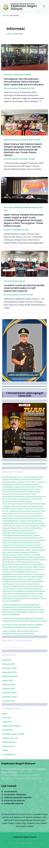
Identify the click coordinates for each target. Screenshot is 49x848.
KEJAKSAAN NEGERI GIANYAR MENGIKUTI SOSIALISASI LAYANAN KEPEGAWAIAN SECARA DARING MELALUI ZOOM (24, 619)
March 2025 (7, 680)
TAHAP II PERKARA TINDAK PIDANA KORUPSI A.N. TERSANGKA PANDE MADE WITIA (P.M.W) (20, 632)
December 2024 (9, 692)
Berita (6, 140)
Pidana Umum (19, 281)
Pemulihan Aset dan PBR (29, 140)
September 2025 (9, 676)
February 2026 (8, 664)
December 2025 (9, 668)
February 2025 (8, 684)
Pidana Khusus (8, 742)
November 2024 (9, 697)
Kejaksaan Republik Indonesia (23, 4)
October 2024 (8, 701)
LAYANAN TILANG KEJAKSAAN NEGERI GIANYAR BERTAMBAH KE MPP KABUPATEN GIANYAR (24, 288)
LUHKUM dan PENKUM (22, 75)
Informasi (8, 75)
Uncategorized (9, 754)
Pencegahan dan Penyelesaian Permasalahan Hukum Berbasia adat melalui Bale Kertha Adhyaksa (24, 81)
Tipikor (5, 750)
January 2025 (8, 688)
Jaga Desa (7, 721)
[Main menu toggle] (44, 6)
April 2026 (6, 660)
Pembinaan (7, 730)
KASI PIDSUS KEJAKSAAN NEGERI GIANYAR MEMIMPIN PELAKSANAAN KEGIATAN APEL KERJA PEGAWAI (22, 626)
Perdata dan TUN (10, 738)
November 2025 (9, 672)
